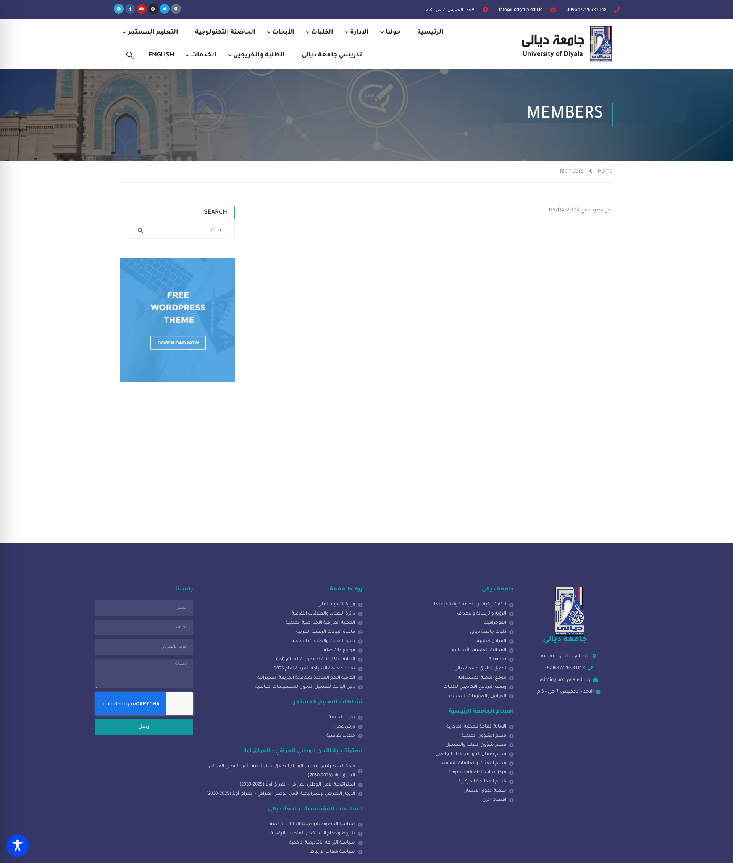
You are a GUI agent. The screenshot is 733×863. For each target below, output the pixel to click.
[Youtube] (142, 9)
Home (605, 172)
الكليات (322, 32)
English (161, 55)
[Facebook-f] (130, 9)
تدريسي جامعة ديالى (332, 55)
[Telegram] (119, 9)
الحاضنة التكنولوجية (225, 32)
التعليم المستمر (153, 32)
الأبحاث (283, 32)
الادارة (359, 32)
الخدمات (203, 55)
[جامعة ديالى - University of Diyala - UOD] (565, 44)
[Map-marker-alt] (176, 9)
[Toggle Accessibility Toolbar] (17, 845)
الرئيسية (430, 32)
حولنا (393, 32)
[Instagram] (153, 9)
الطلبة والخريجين (259, 55)
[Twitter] (165, 9)
